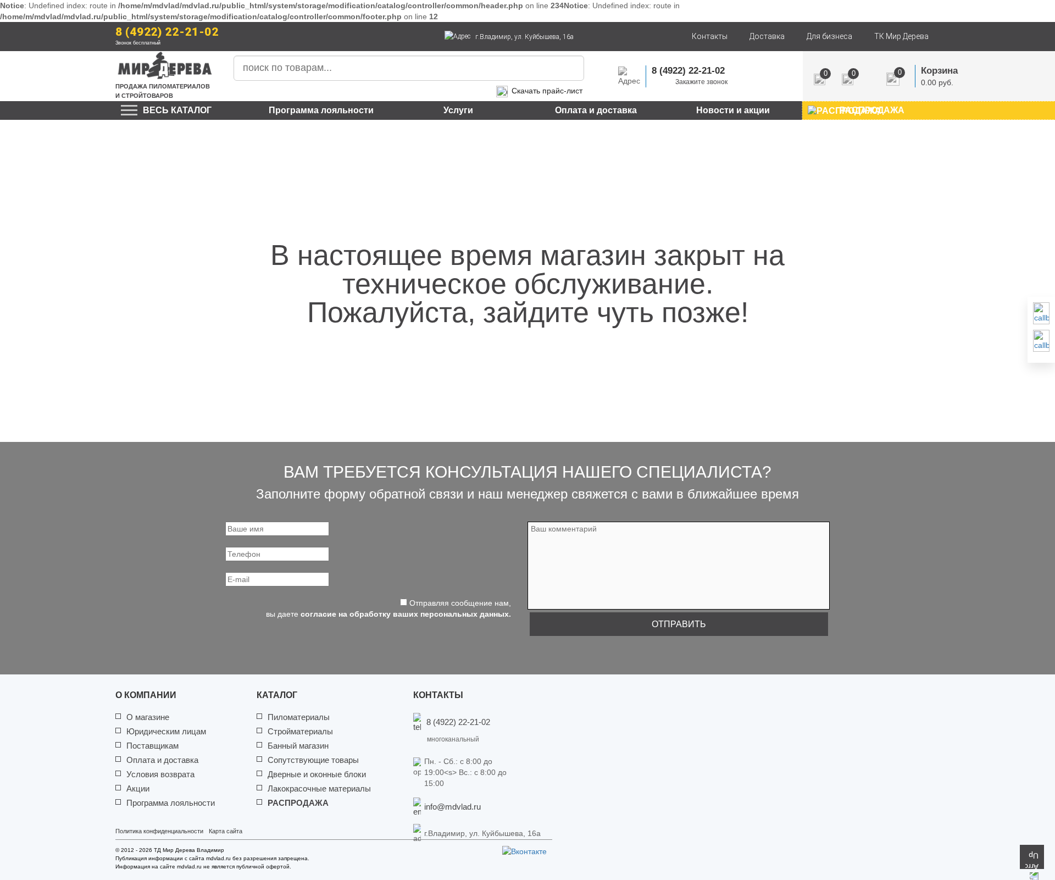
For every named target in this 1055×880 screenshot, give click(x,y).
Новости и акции (733, 110)
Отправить (679, 624)
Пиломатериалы (299, 717)
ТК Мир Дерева (901, 36)
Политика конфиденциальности (159, 831)
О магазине (147, 717)
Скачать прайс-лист (547, 90)
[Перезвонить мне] (1041, 313)
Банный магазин (298, 745)
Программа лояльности (321, 110)
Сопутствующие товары (313, 760)
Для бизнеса (829, 36)
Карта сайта (225, 831)
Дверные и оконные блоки (317, 774)
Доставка (767, 36)
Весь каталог (177, 110)
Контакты (710, 36)
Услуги (458, 110)
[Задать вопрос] (1041, 341)
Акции (137, 788)
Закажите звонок (701, 82)
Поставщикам (152, 745)
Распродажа (298, 802)
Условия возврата (160, 774)
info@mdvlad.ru (452, 806)
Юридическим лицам (166, 731)
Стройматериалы (300, 731)
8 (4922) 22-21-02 (167, 31)
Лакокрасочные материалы (319, 788)
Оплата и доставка (596, 110)
